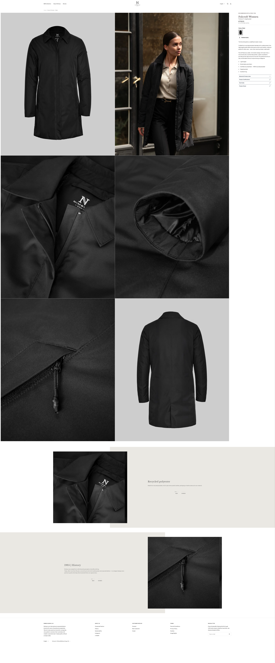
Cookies (172, 631)
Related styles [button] (245, 37)
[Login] (230, 3)
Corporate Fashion (99, 626)
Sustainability (98, 631)
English (222, 3)
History (97, 628)
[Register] (229, 634)
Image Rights (173, 633)
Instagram (97, 633)
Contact (134, 626)
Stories (64, 3)
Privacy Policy (173, 628)
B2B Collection (47, 3)
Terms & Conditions (175, 626)
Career (134, 631)
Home (45, 10)
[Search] (227, 3)
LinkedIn (97, 635)
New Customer (136, 628)
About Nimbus (57, 3)
